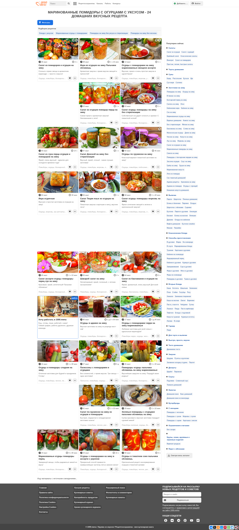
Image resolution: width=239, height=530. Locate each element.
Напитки (172, 390)
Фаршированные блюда (183, 246)
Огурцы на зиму (189, 92)
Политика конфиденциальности (54, 497)
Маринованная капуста (175, 170)
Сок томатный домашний (176, 178)
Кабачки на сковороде (175, 254)
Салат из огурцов (173, 52)
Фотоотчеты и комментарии (119, 492)
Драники (170, 220)
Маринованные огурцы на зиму (178, 116)
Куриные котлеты (187, 317)
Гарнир (172, 326)
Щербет (170, 372)
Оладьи (193, 203)
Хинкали (170, 296)
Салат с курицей (187, 52)
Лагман (169, 321)
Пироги (169, 199)
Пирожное (178, 372)
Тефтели (170, 313)
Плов (169, 292)
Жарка (178, 242)
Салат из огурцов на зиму (176, 145)
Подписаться (183, 500)
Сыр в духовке (185, 267)
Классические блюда (178, 233)
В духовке (171, 242)
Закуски (172, 354)
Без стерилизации (173, 124)
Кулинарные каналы (115, 497)
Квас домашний (186, 394)
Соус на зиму (186, 161)
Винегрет (170, 60)
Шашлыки (184, 288)
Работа (108, 3)
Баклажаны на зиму (174, 129)
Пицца (177, 309)
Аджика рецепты (173, 182)
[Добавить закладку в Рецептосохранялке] (70, 78)
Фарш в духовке (173, 271)
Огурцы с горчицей (190, 186)
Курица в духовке (189, 263)
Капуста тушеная (173, 317)
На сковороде (188, 242)
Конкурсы (116, 3)
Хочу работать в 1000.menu (52, 319)
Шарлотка (177, 199)
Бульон (186, 78)
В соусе (170, 246)
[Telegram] (232, 527)
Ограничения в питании (179, 426)
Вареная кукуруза (173, 444)
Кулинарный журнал (83, 502)
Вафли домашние (173, 224)
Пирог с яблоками (176, 449)
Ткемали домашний (174, 385)
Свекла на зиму (173, 153)
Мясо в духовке (187, 271)
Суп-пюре (170, 82)
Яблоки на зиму (188, 124)
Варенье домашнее (174, 120)
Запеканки (193, 288)
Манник (169, 228)
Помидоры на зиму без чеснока (143, 33)
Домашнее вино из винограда (178, 398)
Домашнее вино (173, 394)
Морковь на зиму (184, 141)
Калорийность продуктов (85, 497)
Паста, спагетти (173, 305)
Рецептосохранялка (86, 3)
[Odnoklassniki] (218, 527)
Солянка (179, 82)
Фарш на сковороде (174, 275)
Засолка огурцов (173, 161)
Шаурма (170, 358)
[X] (214, 527)
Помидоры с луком (174, 416)
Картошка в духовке (182, 250)
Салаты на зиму (173, 104)
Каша (169, 288)
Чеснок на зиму (173, 137)
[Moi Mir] (221, 527)
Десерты (172, 368)
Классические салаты (189, 56)
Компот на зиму (189, 120)
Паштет (192, 362)
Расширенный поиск (115, 488)
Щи (191, 78)
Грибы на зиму (172, 165)
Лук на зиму (171, 141)
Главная (43, 488)
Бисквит (170, 216)
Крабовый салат (173, 56)
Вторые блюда (175, 284)
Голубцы (182, 292)
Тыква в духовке (190, 279)
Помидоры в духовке (175, 279)
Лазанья (170, 309)
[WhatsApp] (228, 527)
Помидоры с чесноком (175, 412)
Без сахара (171, 429)
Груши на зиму (184, 165)
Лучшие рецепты (82, 488)
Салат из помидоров (183, 60)
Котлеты (175, 288)
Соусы (171, 377)
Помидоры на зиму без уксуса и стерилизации (109, 33)
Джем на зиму (190, 133)
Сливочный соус (182, 381)
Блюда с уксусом (46, 33)
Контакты (43, 512)
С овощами (174, 408)
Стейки (175, 292)
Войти (197, 3)
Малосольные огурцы (175, 133)
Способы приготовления (180, 238)
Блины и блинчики (173, 203)
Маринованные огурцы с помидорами (71, 33)
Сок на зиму (171, 112)
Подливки (170, 381)
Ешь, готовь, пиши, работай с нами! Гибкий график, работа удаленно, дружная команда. (55, 325)
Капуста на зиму (186, 137)
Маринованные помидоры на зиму (179, 149)
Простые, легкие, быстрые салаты (180, 64)
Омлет (183, 300)
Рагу (189, 292)
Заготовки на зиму (177, 88)
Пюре (169, 330)
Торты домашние (176, 69)
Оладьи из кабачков (182, 220)
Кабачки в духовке (174, 263)
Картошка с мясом (190, 420)
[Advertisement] (183, 24)
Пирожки (185, 203)
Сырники (188, 207)
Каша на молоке (173, 300)
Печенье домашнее (190, 199)
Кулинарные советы (83, 492)
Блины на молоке (181, 216)
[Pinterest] (225, 527)
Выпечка (172, 195)
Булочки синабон (188, 224)
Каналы (100, 3)
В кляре (177, 321)
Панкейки (177, 228)
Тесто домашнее (176, 345)
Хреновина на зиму (188, 182)
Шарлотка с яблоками (175, 207)
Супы (171, 74)
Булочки (170, 211)
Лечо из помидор (173, 174)
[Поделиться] (237, 528)
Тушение (170, 250)
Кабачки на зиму (187, 108)
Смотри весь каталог (180, 455)
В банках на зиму (173, 96)
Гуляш (191, 305)
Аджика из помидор (174, 186)
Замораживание (173, 267)
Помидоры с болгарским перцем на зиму (182, 157)
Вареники (190, 300)
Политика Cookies (47, 502)
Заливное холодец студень (177, 362)
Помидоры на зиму (174, 92)
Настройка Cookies (47, 507)
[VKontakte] (211, 527)
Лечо (182, 104)
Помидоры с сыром (174, 420)
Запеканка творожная (183, 296)
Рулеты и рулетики (182, 358)
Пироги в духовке (181, 211)
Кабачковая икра (173, 108)
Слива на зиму (188, 129)
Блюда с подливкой (182, 313)
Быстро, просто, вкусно (179, 340)
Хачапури (193, 211)
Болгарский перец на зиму (177, 100)
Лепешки (192, 216)
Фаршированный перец (175, 258)
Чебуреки (183, 305)
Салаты (172, 48)
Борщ (169, 78)
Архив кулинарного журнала (87, 507)
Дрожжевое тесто (173, 349)
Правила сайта (46, 492)
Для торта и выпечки (178, 335)
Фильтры (46, 22)
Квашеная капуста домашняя (178, 190)
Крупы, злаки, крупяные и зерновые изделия (178, 438)
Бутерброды (174, 403)
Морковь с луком (189, 416)
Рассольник (177, 78)
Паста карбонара (187, 309)
